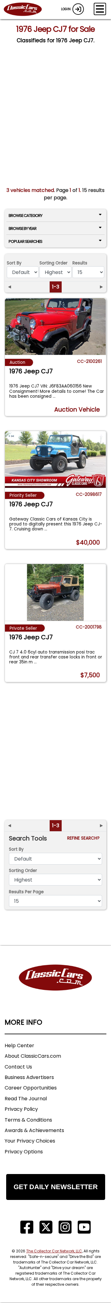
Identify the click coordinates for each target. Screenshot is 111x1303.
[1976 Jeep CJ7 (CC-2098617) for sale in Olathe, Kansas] (55, 459)
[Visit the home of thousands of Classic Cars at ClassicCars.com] (26, 9)
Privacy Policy (21, 1109)
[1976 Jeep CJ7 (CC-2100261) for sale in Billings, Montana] (55, 326)
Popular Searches (25, 241)
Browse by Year (22, 228)
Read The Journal (26, 1098)
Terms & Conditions (28, 1119)
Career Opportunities (31, 1087)
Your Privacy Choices (30, 1140)
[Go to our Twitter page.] (45, 1227)
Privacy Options (24, 1151)
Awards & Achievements (34, 1130)
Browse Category (25, 215)
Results (79, 263)
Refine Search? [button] (84, 838)
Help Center (19, 1045)
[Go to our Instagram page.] (65, 1227)
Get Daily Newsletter (56, 1187)
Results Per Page (26, 892)
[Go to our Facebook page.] (26, 1227)
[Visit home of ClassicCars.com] (55, 987)
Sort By (14, 263)
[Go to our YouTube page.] (84, 1227)
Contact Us (18, 1066)
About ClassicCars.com (33, 1056)
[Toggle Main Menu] (100, 9)
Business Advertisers (29, 1077)
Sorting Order (53, 263)
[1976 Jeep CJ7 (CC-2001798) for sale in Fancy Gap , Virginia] (55, 592)
